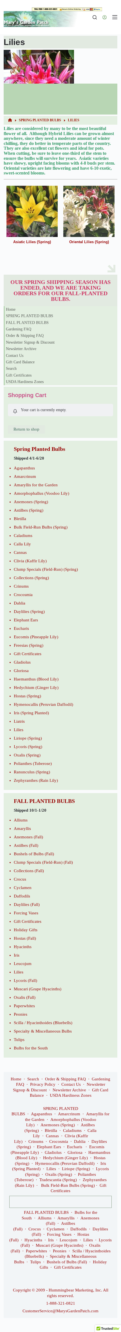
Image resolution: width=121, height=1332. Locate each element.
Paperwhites (24, 1006)
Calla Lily (22, 544)
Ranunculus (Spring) (32, 772)
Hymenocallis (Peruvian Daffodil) (43, 704)
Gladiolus (22, 662)
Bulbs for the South (31, 1048)
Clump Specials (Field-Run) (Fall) (43, 862)
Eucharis (21, 628)
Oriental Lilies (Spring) (89, 242)
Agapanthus (24, 468)
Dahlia (19, 603)
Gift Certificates (19, 375)
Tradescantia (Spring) (58, 1179)
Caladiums (23, 535)
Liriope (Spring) (28, 738)
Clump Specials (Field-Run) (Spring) (46, 569)
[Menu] (114, 17)
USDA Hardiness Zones (25, 382)
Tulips (19, 1039)
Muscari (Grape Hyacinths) (37, 989)
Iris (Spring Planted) (31, 713)
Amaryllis (22, 828)
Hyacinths (23, 946)
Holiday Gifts (25, 930)
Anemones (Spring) (31, 502)
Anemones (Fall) (28, 837)
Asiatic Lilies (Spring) (32, 242)
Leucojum (23, 963)
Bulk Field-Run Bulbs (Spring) (41, 527)
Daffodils (22, 896)
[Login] (104, 17)
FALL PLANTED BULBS (27, 323)
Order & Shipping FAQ (25, 335)
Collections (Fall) (29, 870)
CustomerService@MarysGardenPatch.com (60, 1311)
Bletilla (20, 518)
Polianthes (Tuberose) (33, 763)
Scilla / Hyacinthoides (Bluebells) (43, 1022)
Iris (16, 955)
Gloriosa (21, 670)
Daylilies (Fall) (27, 904)
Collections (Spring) (31, 578)
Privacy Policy (42, 1084)
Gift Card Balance (20, 362)
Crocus (20, 879)
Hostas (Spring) (27, 696)
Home (10, 309)
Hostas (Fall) (25, 938)
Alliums (21, 820)
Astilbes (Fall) (26, 845)
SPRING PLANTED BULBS (29, 316)
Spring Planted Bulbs (39, 449)
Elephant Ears (26, 620)
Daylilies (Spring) (29, 611)
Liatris (19, 721)
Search (11, 368)
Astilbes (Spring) (28, 510)
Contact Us (14, 355)
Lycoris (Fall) (25, 980)
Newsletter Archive (21, 349)
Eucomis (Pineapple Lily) (36, 637)
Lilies (18, 729)
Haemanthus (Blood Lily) (36, 679)
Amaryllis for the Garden (36, 485)
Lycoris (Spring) (28, 746)
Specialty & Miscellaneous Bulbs (43, 1031)
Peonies (20, 1014)
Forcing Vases (26, 913)
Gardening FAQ (18, 329)
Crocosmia (23, 594)
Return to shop (26, 429)
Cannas (20, 552)
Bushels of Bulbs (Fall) (34, 854)
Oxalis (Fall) (24, 997)
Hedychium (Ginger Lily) (36, 687)
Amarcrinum (25, 476)
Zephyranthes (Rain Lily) (36, 780)
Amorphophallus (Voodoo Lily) (41, 493)
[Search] (95, 17)
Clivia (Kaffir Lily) (30, 561)
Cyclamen (23, 887)
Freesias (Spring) (28, 645)
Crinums (21, 586)
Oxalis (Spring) (27, 755)
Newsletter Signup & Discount (30, 342)
